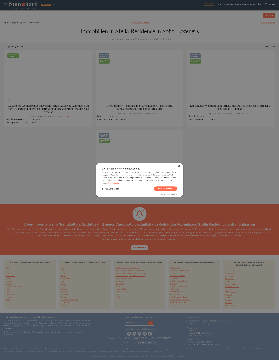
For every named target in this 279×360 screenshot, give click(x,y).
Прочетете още (113, 183)
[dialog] (139, 180)
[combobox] (179, 166)
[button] (110, 189)
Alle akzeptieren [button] (165, 189)
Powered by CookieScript (169, 194)
